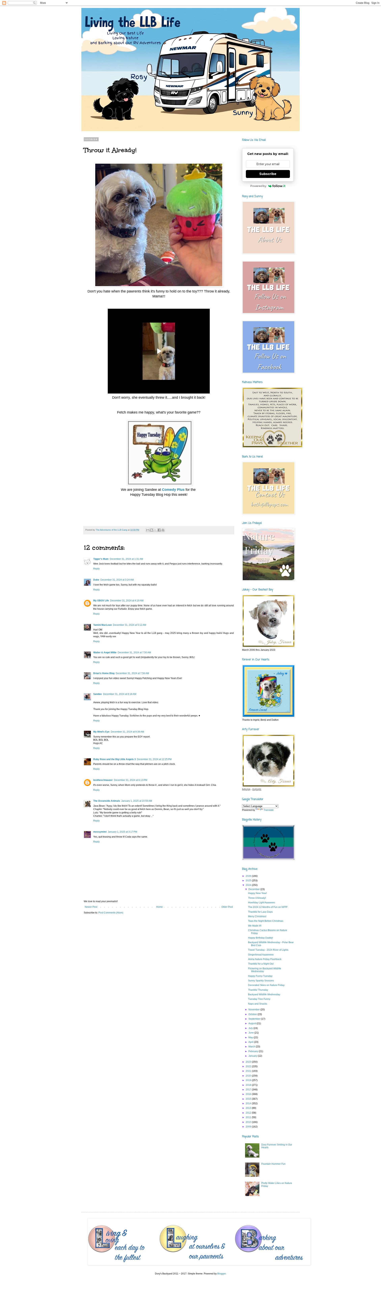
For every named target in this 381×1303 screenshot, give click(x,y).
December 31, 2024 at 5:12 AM (129, 625)
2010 (249, 1122)
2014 (249, 1103)
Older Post (227, 907)
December (254, 889)
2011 (249, 1117)
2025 (249, 880)
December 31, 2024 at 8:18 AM (119, 694)
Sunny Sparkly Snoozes (261, 980)
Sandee (97, 694)
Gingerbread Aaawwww (261, 954)
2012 (249, 1112)
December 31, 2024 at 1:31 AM (126, 559)
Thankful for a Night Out (260, 963)
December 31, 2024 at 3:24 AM (117, 579)
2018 (249, 1085)
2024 (249, 885)
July (250, 1028)
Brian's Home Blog (103, 673)
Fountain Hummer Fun (273, 1164)
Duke (96, 579)
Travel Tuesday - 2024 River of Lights (268, 950)
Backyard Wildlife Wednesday (264, 994)
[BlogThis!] (152, 530)
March (252, 1046)
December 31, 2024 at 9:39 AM (127, 731)
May (251, 1037)
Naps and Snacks (257, 1003)
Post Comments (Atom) (110, 912)
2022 (249, 1066)
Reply (96, 568)
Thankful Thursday (258, 990)
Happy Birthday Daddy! (260, 937)
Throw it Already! (257, 898)
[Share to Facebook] (159, 530)
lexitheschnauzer (103, 780)
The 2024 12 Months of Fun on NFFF (268, 907)
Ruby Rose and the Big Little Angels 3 (114, 759)
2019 (249, 1080)
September (254, 1018)
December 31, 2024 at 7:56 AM (132, 673)
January (253, 1056)
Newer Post (91, 907)
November (254, 1009)
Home (159, 907)
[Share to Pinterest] (163, 530)
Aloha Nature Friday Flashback (264, 959)
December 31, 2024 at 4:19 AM (126, 600)
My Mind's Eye (101, 731)
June (251, 1032)
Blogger (221, 1273)
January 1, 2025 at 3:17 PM (122, 831)
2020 (249, 1075)
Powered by (258, 185)
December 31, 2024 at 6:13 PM (130, 780)
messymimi (100, 831)
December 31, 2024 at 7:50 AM (134, 652)
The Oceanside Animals (106, 801)
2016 (249, 1094)
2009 (249, 1126)
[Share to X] (155, 530)
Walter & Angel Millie (104, 652)
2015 (249, 1099)
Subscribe (267, 174)
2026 (249, 876)
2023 (249, 1061)
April (251, 1042)
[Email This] (148, 530)
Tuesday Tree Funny (259, 999)
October (253, 1014)
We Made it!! (254, 925)
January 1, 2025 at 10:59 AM (136, 801)
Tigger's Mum (101, 559)
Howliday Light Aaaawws (261, 902)
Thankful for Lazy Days (260, 911)
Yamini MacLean (102, 625)
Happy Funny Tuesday (260, 976)
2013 (249, 1108)
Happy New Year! (257, 893)
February (253, 1051)
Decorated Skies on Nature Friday (266, 985)
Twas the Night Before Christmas (265, 921)
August (252, 1023)
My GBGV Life (101, 600)
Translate (269, 810)
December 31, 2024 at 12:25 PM (154, 759)
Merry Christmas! (257, 916)
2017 (249, 1089)
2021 (249, 1071)
